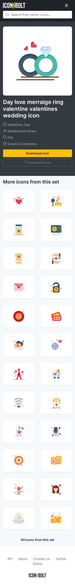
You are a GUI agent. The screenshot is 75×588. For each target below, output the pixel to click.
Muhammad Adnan (21, 131)
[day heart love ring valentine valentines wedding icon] (19, 258)
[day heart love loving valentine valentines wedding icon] (19, 201)
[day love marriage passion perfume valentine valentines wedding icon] (19, 432)
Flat (10, 137)
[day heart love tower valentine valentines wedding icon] (19, 374)
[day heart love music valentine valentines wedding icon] (56, 230)
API (9, 559)
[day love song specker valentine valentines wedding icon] (56, 460)
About (22, 559)
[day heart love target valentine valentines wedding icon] (19, 316)
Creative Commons (22, 144)
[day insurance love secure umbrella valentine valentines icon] (56, 403)
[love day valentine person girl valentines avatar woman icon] (56, 489)
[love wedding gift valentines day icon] (56, 518)
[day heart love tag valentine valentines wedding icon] (56, 287)
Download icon (37, 153)
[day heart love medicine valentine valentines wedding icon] (19, 230)
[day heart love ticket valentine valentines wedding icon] (19, 345)
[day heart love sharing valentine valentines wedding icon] (56, 258)
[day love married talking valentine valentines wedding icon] (56, 432)
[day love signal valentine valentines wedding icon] (19, 460)
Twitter (61, 559)
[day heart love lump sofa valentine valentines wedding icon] (56, 201)
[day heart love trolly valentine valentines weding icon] (56, 374)
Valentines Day (18, 125)
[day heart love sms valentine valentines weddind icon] (19, 287)
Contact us (41, 559)
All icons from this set (37, 540)
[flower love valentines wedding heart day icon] (19, 489)
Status (37, 564)
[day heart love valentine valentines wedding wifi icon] (19, 403)
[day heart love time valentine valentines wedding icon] (56, 345)
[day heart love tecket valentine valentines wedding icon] (56, 316)
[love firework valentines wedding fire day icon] (19, 518)
